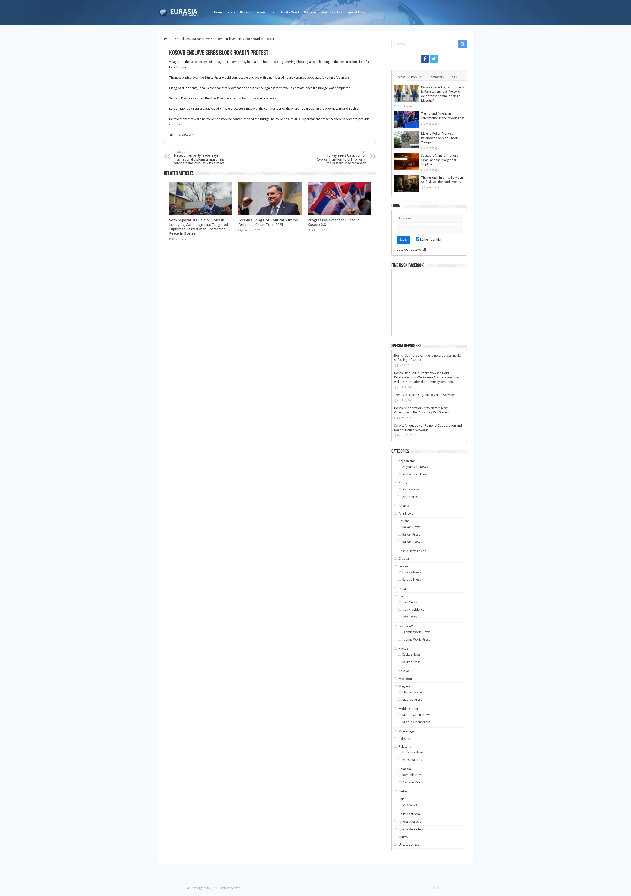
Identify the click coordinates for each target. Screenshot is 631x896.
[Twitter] (434, 59)
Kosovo (404, 671)
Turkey (403, 837)
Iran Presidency (413, 609)
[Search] (462, 44)
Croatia (404, 558)
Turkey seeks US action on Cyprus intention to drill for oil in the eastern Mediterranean (341, 157)
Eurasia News (411, 572)
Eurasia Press (411, 579)
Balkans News (412, 542)
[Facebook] (425, 59)
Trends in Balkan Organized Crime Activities (424, 395)
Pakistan (404, 739)
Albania (404, 506)
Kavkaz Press (411, 662)
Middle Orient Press (416, 722)
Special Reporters (411, 829)
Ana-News (406, 513)
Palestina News (412, 752)
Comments (436, 77)
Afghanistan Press (415, 474)
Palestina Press (412, 760)
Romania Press (412, 782)
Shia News (409, 805)
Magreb (404, 686)
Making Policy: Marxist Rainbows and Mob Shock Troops (439, 138)
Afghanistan (407, 461)
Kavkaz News (411, 654)
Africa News (410, 489)
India (402, 589)
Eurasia (261, 12)
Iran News (409, 602)
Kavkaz (403, 648)
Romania (310, 12)
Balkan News (201, 39)
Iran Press (409, 617)
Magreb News (412, 692)
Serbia (403, 791)
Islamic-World (409, 626)
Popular (416, 77)
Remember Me (430, 239)
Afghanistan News (415, 467)
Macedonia (406, 679)
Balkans (245, 12)
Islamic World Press (416, 639)
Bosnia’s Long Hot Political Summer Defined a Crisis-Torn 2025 (268, 222)
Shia (401, 799)
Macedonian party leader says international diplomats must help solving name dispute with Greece (199, 157)
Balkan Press (411, 534)
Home (218, 12)
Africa (231, 12)
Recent (400, 77)
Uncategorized (409, 844)
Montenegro (407, 731)
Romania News (412, 775)
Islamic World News (416, 632)
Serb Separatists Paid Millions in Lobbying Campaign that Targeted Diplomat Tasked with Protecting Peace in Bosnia (198, 227)
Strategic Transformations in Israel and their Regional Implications (441, 160)
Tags (453, 77)
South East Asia (331, 12)
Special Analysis (358, 12)
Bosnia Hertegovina (412, 551)
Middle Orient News (416, 715)
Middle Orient (290, 12)
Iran (273, 12)
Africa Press (410, 497)
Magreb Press (412, 699)
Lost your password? (411, 249)
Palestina (405, 746)
